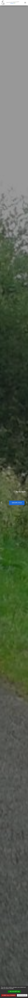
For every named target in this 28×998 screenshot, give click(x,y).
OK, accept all (15, 991)
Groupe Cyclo (17, 502)
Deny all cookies (9, 995)
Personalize (22, 995)
